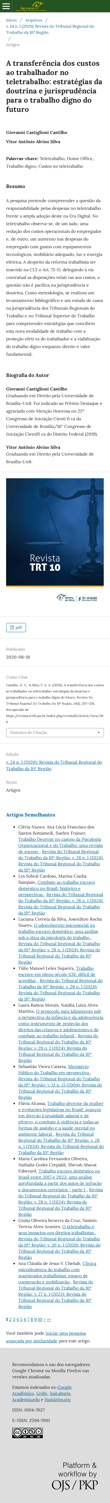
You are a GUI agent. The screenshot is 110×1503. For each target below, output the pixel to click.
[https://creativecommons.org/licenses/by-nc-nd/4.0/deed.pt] (27, 1436)
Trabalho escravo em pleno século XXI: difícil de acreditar (56, 974)
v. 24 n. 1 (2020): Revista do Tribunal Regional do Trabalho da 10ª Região (50, 29)
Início (11, 20)
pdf (18, 627)
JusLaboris (60, 1393)
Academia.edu (26, 1399)
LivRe (41, 1393)
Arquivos (33, 20)
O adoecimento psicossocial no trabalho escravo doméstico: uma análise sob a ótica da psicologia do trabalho (58, 931)
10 (40, 1319)
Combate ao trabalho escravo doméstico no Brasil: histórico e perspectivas (56, 888)
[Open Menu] (6, 6)
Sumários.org (58, 1399)
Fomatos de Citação (28, 732)
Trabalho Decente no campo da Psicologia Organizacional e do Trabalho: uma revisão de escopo (60, 845)
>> (49, 1319)
